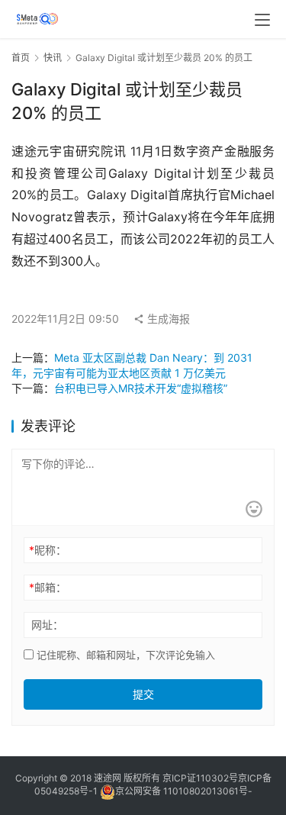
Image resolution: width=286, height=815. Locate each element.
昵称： (47, 549)
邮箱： (47, 587)
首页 (20, 57)
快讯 (52, 57)
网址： (47, 624)
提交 (143, 694)
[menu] (262, 20)
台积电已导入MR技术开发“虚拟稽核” (140, 388)
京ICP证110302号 (200, 778)
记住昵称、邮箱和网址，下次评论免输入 (124, 655)
